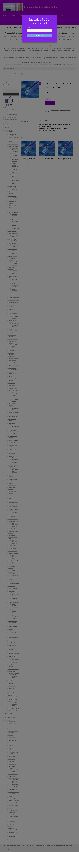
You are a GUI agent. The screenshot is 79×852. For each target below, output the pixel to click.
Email (28, 27)
